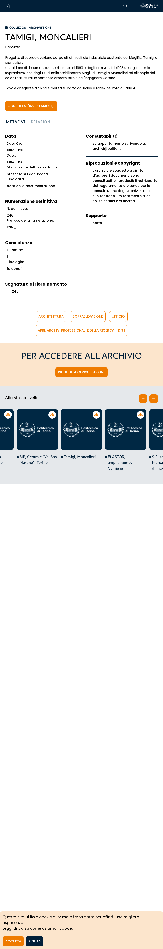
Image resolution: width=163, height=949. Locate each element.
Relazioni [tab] (41, 122)
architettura (51, 316)
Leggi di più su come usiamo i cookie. (38, 928)
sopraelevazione (88, 316)
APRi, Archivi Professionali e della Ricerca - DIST (81, 330)
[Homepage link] (149, 5)
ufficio (118, 316)
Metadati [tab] (16, 122)
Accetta (13, 941)
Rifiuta (34, 941)
